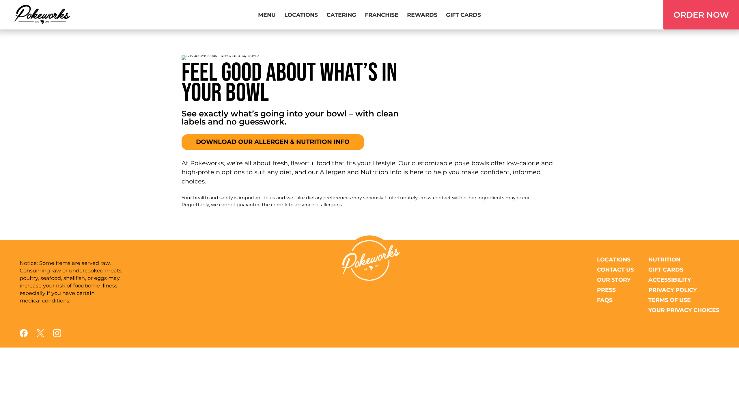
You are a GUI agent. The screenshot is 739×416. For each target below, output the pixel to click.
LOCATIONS (301, 14)
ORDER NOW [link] (701, 15)
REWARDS (422, 14)
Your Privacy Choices (683, 310)
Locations (613, 259)
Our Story (614, 279)
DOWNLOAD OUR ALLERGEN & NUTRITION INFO (273, 141)
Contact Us (615, 269)
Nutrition (664, 259)
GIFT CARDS (463, 14)
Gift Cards (665, 269)
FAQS (605, 299)
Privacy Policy (672, 289)
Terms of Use (669, 299)
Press (606, 289)
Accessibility (669, 279)
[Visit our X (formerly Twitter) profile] (40, 335)
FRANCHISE (381, 14)
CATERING (341, 14)
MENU (267, 14)
